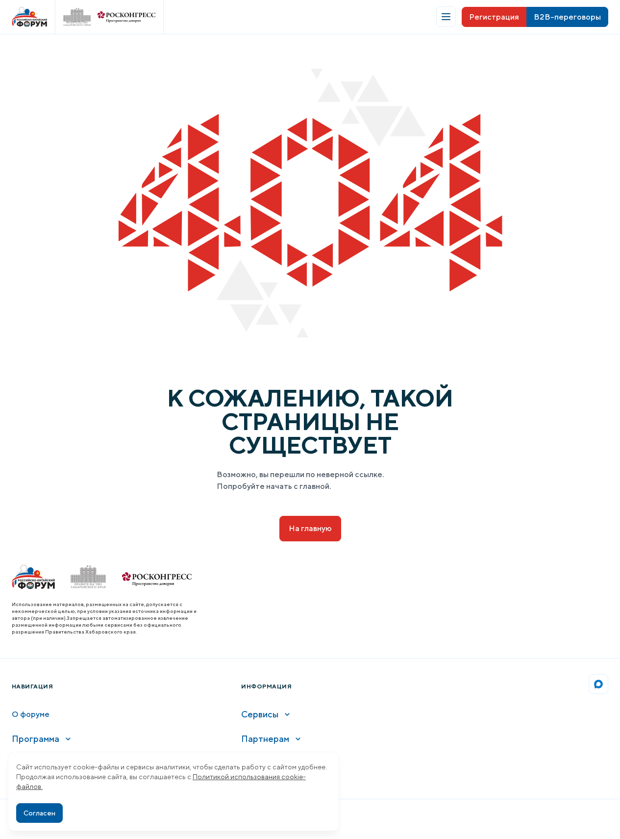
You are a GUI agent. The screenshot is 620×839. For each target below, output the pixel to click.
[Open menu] (446, 16)
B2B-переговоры (567, 17)
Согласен (39, 813)
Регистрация (494, 17)
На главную (310, 528)
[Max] (598, 684)
